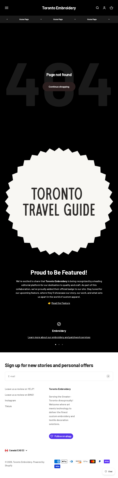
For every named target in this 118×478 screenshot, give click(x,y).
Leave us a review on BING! (19, 394)
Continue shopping (59, 86)
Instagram (10, 400)
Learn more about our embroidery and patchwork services (59, 337)
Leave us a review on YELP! (19, 388)
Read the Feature (60, 303)
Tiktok (8, 406)
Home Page (20, 19)
